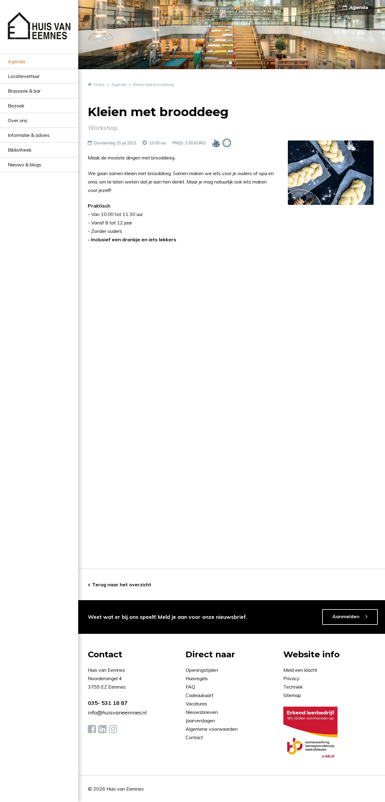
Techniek (293, 687)
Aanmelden (345, 616)
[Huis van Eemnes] (39, 33)
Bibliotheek (20, 150)
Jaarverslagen (201, 720)
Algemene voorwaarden (212, 729)
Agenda (16, 61)
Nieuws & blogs (24, 165)
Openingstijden (202, 670)
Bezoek (16, 106)
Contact (194, 737)
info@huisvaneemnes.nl (117, 712)
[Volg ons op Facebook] (92, 729)
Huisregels (197, 678)
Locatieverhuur (24, 76)
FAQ (191, 687)
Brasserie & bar (24, 91)
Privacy (291, 678)
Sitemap (292, 695)
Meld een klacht (300, 670)
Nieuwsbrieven (202, 712)
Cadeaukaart (200, 695)
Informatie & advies (29, 135)
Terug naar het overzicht (121, 584)
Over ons (17, 120)
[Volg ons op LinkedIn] (102, 729)
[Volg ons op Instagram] (113, 729)
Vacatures (196, 704)
